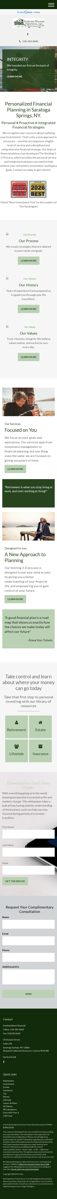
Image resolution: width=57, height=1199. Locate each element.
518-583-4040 (30, 41)
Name (5, 917)
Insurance (8, 1090)
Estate (6, 1087)
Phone (5, 950)
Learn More (14, 76)
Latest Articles (10, 1103)
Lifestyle (7, 1100)
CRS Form (7, 1115)
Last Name (8, 845)
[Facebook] (27, 34)
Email (5, 863)
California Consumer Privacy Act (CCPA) (33, 1164)
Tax (4, 1093)
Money (6, 1096)
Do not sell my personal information (25, 1169)
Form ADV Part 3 (11, 1112)
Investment (8, 1084)
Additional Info (10, 966)
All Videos (8, 1106)
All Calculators (10, 1109)
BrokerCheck (8, 1127)
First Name (8, 826)
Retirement (8, 1080)
